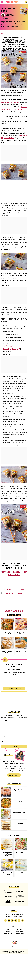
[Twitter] (15, 920)
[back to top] (14, 942)
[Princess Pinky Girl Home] (14, 2)
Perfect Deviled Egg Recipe (7, 873)
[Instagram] (5, 920)
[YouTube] (9, 920)
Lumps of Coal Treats (14, 610)
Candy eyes (7, 346)
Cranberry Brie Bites (21, 633)
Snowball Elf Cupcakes (14, 589)
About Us (8, 929)
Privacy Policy (23, 951)
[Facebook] (12, 920)
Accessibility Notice (16, 952)
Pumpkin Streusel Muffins (7, 652)
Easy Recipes (6, 5)
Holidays (11, 5)
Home (2, 5)
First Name (6, 678)
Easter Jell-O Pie (20, 873)
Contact (8, 931)
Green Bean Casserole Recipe (7, 633)
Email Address (7, 682)
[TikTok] (19, 920)
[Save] (22, 52)
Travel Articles (8, 934)
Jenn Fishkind (9, 14)
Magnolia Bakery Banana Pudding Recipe (7, 854)
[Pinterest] (22, 920)
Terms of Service (20, 934)
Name (3, 736)
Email (3, 741)
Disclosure (9, 952)
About (14, 926)
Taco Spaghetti (19, 801)
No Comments (5, 18)
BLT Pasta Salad (20, 852)
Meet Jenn (20, 929)
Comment (4, 720)
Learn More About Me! (14, 775)
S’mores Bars (19, 824)
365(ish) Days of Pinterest (10, 102)
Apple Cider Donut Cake (19, 791)
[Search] (25, 2)
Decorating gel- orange (10, 349)
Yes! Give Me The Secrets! (14, 688)
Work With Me (20, 931)
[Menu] (2, 2)
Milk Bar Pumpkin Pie (21, 652)
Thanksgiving (17, 5)
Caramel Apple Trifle (19, 812)
